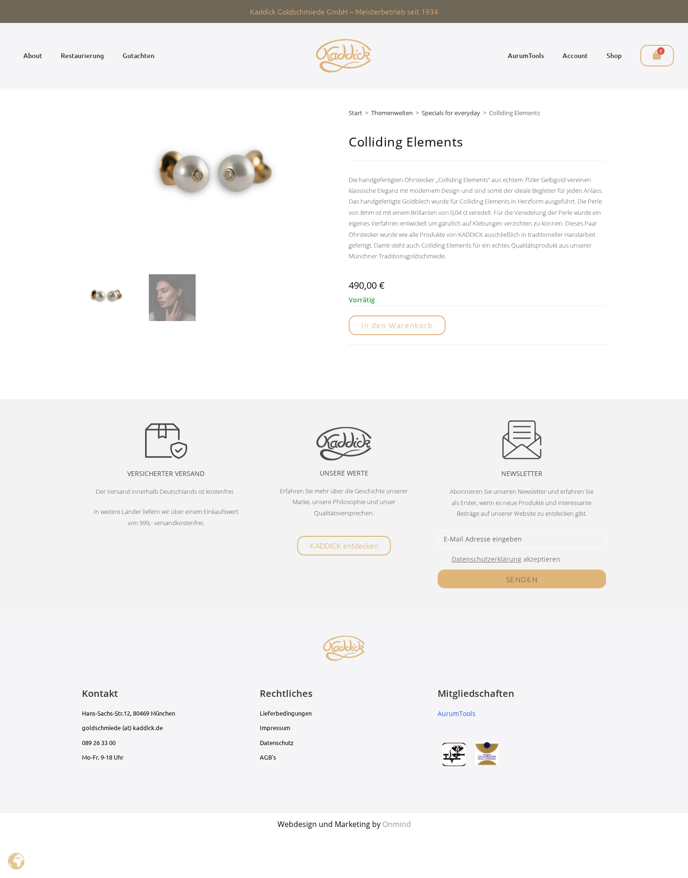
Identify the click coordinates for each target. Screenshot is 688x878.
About (32, 55)
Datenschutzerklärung (486, 559)
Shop (614, 55)
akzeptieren (506, 559)
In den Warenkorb (397, 325)
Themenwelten (392, 113)
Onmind (396, 824)
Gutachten (138, 55)
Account (575, 55)
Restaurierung (82, 55)
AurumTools (526, 55)
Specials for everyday (451, 113)
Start (355, 113)
